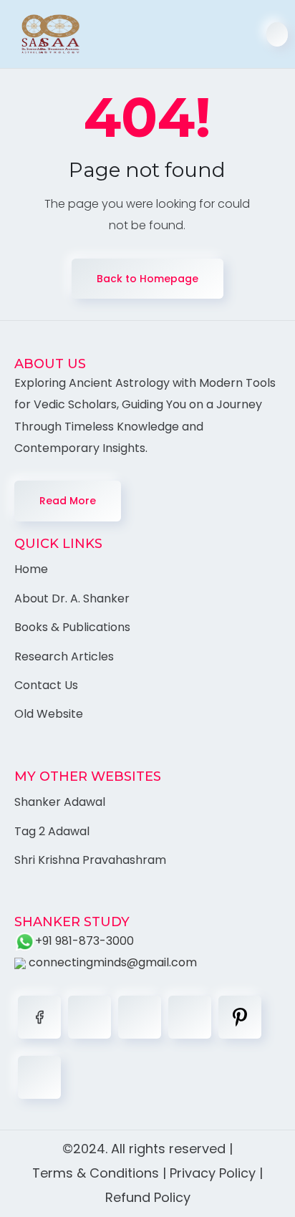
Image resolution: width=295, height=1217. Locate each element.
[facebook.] (39, 1017)
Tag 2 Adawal (52, 831)
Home (31, 569)
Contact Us (46, 685)
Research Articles (64, 656)
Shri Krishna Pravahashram (90, 860)
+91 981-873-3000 (84, 941)
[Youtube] (39, 1077)
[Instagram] (189, 1017)
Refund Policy (147, 1197)
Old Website (48, 714)
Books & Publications (72, 627)
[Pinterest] (239, 1017)
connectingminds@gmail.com (111, 962)
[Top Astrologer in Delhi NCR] (43, 34)
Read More (67, 501)
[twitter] (89, 1017)
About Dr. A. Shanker (72, 598)
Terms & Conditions (95, 1173)
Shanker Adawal (59, 802)
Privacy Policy (213, 1173)
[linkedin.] (139, 1017)
